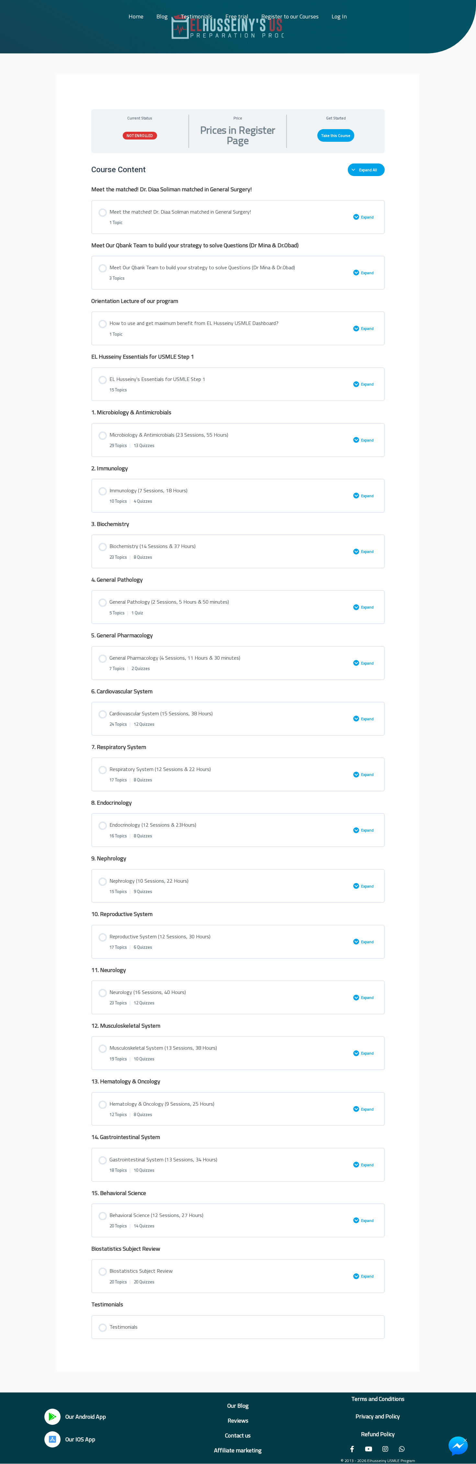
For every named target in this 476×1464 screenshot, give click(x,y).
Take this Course (335, 135)
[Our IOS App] (52, 1439)
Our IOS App (80, 1439)
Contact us (238, 1435)
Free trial (236, 16)
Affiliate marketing (238, 1450)
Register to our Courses (290, 16)
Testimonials (196, 16)
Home (136, 16)
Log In (339, 16)
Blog (162, 16)
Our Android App (85, 1416)
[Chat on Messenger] (458, 1446)
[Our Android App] (52, 1417)
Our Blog (238, 1405)
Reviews (238, 1420)
